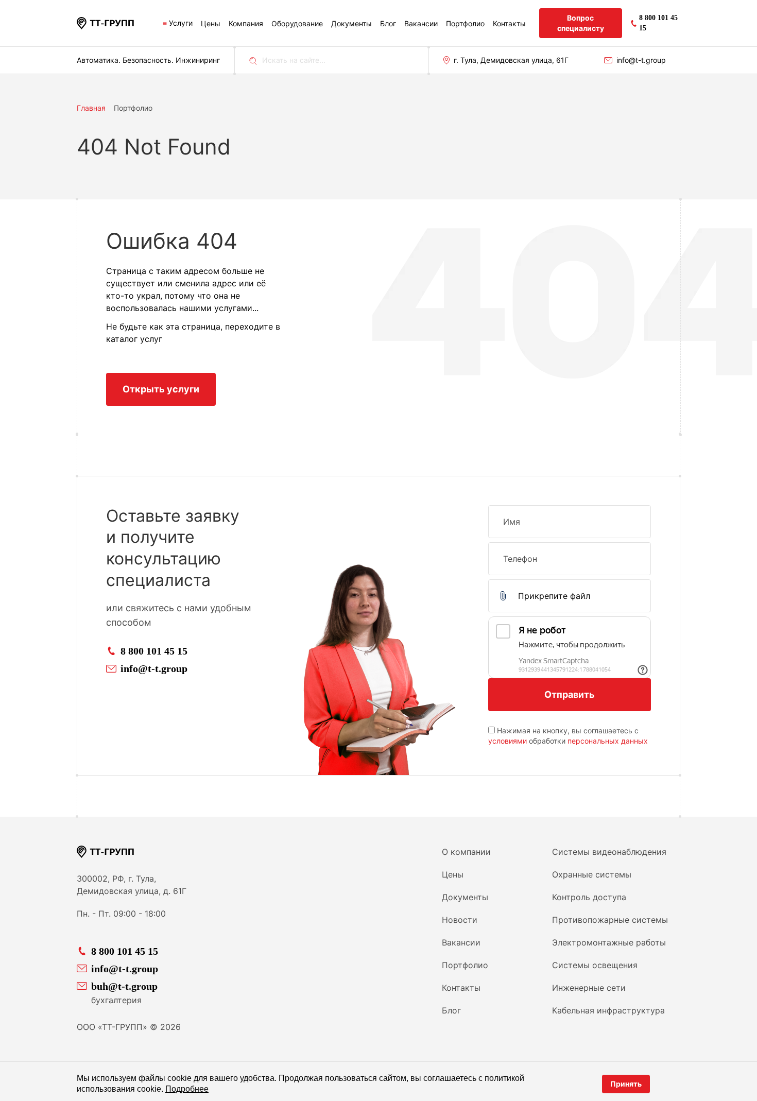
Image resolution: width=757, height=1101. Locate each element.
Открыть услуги (161, 389)
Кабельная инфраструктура (608, 1010)
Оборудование (297, 23)
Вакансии (421, 23)
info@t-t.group (641, 60)
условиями (507, 740)
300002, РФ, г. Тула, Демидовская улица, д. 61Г (131, 884)
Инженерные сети (589, 988)
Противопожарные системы (610, 920)
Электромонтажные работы (609, 942)
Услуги (181, 23)
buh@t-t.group (124, 986)
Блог (388, 23)
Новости (459, 920)
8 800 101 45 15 (154, 651)
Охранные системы (591, 874)
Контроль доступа (589, 897)
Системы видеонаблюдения (609, 852)
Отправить (569, 694)
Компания (246, 23)
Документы (351, 23)
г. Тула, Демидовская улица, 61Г (511, 60)
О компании (466, 852)
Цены (210, 23)
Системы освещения (595, 965)
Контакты (509, 23)
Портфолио (465, 23)
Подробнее (187, 1089)
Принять (626, 1083)
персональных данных (607, 740)
